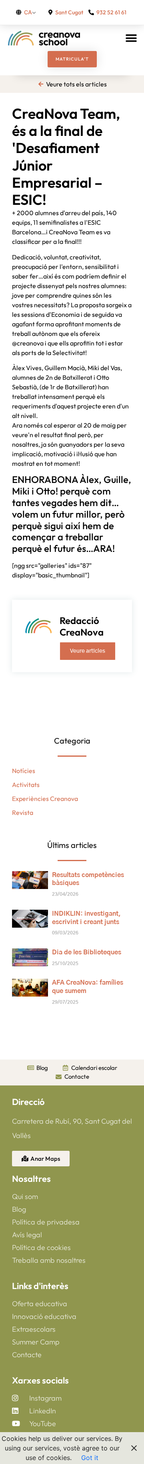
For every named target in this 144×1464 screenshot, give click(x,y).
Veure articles (87, 651)
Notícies (23, 771)
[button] (131, 38)
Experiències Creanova (45, 799)
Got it (89, 1458)
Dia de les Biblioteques (86, 952)
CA (28, 12)
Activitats (26, 785)
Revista (22, 812)
